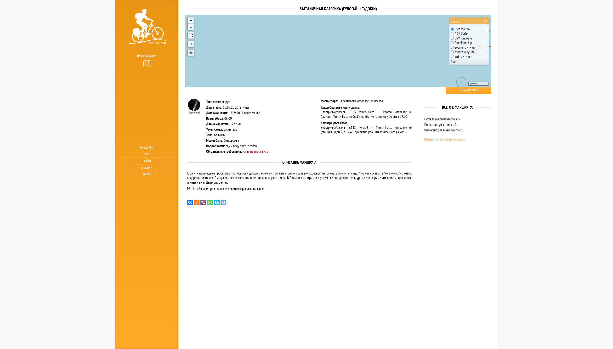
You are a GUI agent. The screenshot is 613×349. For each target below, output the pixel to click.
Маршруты (146, 148)
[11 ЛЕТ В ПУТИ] (146, 50)
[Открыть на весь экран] (191, 35)
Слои (454, 61)
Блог (147, 154)
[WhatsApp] (210, 202)
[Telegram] (223, 202)
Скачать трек (468, 90)
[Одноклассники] (196, 202)
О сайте (147, 161)
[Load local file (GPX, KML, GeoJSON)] (191, 53)
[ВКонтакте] (190, 202)
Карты (455, 21)
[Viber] (203, 202)
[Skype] (217, 202)
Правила (146, 168)
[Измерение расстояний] (191, 44)
